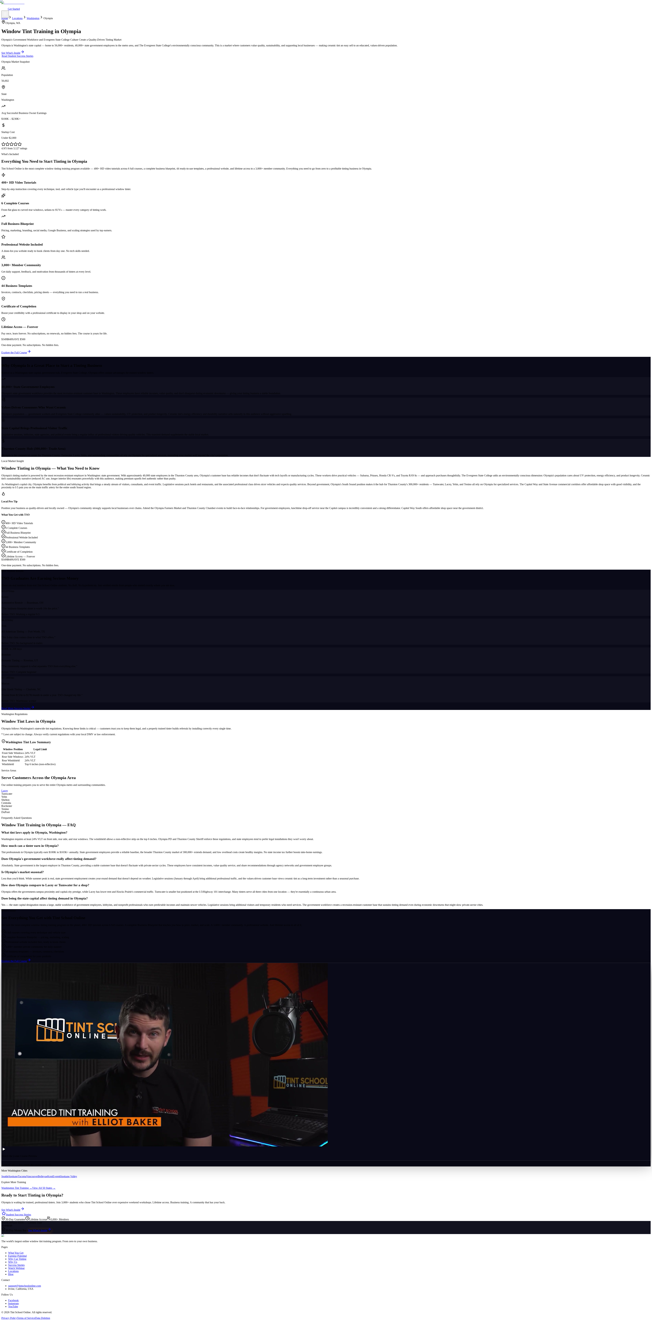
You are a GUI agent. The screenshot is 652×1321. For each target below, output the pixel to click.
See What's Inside (37, 1230)
